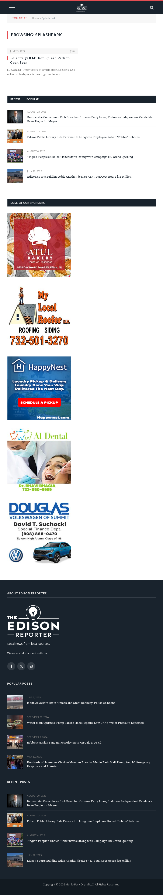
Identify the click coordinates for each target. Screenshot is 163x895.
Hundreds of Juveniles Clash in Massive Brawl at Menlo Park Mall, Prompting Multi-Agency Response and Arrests (88, 764)
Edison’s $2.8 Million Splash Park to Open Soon (40, 60)
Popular (33, 99)
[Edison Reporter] (81, 7)
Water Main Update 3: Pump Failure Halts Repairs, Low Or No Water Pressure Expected (85, 723)
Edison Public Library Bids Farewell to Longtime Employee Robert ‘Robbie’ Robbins (83, 137)
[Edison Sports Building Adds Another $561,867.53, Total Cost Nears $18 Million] (15, 176)
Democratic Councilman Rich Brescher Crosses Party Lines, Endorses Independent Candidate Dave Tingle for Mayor (90, 119)
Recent (15, 99)
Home (35, 18)
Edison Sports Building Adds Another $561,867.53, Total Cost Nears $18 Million (79, 176)
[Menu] (12, 7)
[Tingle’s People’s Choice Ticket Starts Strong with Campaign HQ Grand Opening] (15, 156)
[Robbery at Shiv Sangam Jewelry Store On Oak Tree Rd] (15, 742)
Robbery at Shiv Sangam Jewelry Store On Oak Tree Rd (64, 742)
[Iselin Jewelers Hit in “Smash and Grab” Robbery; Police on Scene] (15, 702)
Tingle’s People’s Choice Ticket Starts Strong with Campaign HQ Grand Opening (80, 157)
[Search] (151, 7)
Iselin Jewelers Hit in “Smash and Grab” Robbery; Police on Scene (71, 703)
